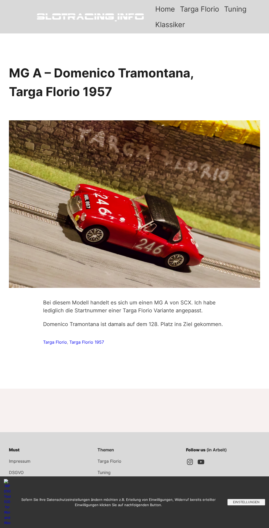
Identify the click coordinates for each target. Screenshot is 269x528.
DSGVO (16, 472)
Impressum (19, 461)
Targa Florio (55, 342)
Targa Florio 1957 (86, 342)
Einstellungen (246, 502)
